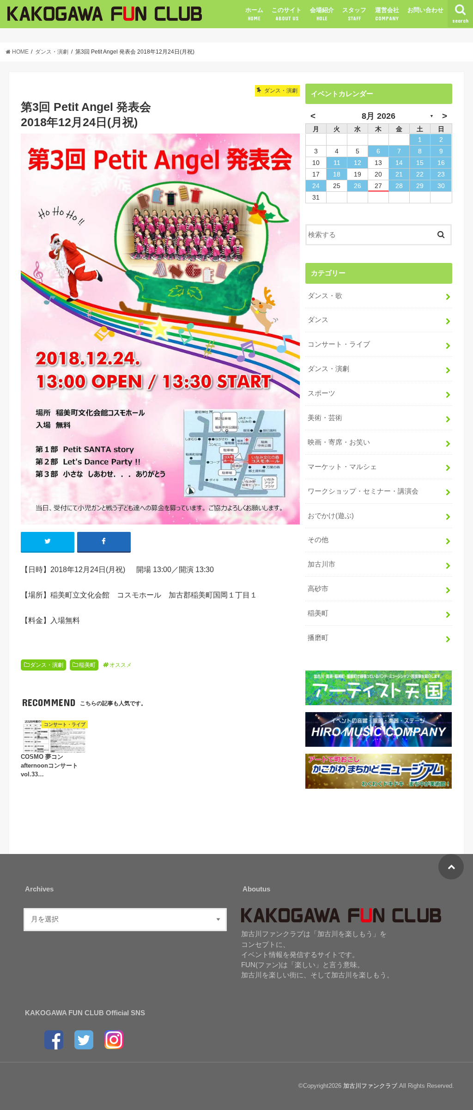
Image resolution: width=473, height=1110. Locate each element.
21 (399, 174)
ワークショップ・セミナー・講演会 (363, 491)
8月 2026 (378, 116)
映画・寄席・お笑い (339, 442)
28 (399, 185)
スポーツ (321, 393)
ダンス (318, 319)
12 (357, 162)
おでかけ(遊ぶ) (331, 515)
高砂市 (318, 588)
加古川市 (321, 564)
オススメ (120, 665)
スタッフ (354, 13)
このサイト (287, 13)
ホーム (254, 13)
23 (441, 174)
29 (420, 185)
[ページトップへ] (451, 866)
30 (441, 185)
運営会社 (387, 13)
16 (441, 162)
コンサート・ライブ (339, 344)
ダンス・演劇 (46, 665)
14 (399, 162)
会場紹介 (322, 13)
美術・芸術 (325, 417)
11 (337, 162)
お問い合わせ (425, 9)
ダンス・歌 (325, 295)
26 (357, 185)
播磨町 (318, 637)
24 (316, 185)
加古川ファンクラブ (370, 1085)
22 (420, 174)
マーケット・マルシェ (342, 466)
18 (336, 174)
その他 (318, 539)
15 (420, 162)
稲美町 (87, 665)
